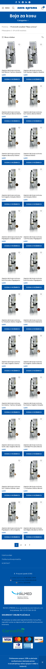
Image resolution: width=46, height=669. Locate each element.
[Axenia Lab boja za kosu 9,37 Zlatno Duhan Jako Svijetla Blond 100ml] (12, 471)
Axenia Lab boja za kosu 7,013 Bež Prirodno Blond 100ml (33, 446)
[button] (12, 79)
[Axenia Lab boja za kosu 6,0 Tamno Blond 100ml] (34, 96)
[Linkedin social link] (26, 2)
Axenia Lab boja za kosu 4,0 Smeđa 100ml (33, 196)
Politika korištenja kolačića (11, 559)
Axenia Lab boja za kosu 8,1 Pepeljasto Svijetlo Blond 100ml (12, 238)
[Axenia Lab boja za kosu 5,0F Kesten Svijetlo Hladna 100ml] (34, 55)
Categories (22, 20)
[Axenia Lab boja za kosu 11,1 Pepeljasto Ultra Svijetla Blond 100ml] (12, 512)
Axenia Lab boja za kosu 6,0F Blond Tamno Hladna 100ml (11, 72)
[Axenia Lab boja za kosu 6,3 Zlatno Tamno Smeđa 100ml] (12, 388)
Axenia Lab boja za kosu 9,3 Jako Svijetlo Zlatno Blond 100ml (11, 363)
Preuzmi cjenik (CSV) (23, 574)
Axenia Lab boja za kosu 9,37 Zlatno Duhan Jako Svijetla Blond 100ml (11, 488)
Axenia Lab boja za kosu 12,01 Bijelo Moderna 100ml (33, 529)
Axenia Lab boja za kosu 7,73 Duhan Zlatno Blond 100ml (33, 488)
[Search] (13, 8)
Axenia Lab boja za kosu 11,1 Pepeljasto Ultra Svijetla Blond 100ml (12, 530)
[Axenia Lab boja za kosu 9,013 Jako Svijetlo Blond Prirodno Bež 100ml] (12, 429)
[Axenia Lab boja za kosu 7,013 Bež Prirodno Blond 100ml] (34, 429)
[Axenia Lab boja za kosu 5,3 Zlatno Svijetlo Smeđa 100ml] (34, 388)
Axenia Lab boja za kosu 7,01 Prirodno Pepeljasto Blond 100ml (33, 238)
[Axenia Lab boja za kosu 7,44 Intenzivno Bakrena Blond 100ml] (34, 304)
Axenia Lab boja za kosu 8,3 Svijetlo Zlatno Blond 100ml (33, 363)
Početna (5, 27)
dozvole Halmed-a (33, 608)
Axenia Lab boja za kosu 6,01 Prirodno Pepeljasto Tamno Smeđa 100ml (11, 280)
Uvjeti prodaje (7, 555)
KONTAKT (6, 563)
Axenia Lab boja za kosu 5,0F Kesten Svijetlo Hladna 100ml (34, 72)
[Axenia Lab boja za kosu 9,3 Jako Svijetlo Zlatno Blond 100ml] (12, 346)
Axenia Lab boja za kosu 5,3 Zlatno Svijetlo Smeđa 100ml (33, 405)
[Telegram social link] (29, 2)
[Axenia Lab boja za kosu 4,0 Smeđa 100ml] (34, 179)
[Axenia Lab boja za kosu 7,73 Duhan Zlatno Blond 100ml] (34, 471)
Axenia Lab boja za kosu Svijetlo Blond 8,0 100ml (11, 154)
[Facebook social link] (16, 2)
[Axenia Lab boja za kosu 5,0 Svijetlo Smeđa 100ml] (12, 179)
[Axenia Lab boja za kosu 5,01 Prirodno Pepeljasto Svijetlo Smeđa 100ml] (34, 263)
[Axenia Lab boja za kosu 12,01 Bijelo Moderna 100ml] (34, 512)
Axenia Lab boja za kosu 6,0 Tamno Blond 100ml (33, 113)
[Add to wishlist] (19, 44)
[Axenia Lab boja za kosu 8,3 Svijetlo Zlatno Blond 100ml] (34, 346)
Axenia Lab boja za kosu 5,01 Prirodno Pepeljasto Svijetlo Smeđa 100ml (33, 280)
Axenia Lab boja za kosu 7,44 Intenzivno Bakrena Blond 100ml (33, 322)
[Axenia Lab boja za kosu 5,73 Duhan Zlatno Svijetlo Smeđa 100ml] (12, 304)
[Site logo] (27, 8)
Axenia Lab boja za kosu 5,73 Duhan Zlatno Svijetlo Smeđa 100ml (11, 322)
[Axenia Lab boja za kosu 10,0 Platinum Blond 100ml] (12, 96)
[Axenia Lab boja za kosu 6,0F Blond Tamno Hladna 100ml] (12, 55)
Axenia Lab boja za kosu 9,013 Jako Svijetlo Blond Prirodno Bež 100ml (11, 446)
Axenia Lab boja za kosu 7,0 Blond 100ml (33, 154)
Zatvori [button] (42, 662)
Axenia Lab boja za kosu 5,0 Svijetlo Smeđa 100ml (11, 196)
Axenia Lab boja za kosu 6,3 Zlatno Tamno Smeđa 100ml (11, 405)
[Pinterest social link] (23, 2)
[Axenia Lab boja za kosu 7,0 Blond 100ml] (34, 138)
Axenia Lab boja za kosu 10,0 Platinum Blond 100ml (11, 113)
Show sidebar (9, 37)
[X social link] (19, 2)
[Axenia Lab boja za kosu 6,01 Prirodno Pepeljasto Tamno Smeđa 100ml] (12, 263)
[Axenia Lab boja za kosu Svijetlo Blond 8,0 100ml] (12, 138)
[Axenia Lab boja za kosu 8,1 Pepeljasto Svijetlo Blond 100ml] (12, 221)
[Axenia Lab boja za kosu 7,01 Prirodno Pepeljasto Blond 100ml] (34, 221)
